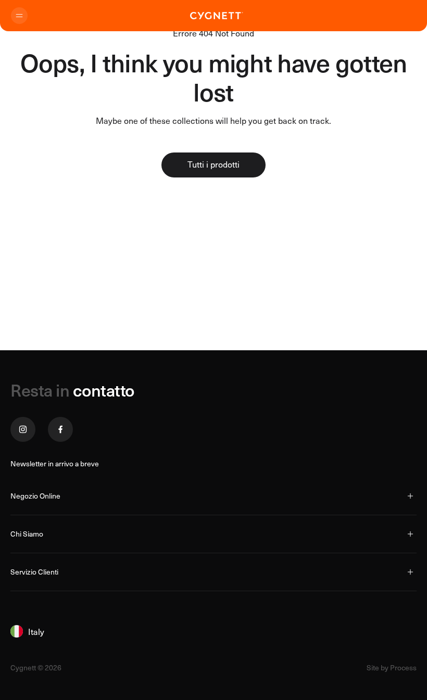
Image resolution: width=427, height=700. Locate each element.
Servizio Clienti (34, 571)
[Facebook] (60, 429)
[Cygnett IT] (216, 15)
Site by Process (392, 668)
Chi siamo (26, 533)
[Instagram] (22, 429)
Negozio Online (35, 495)
